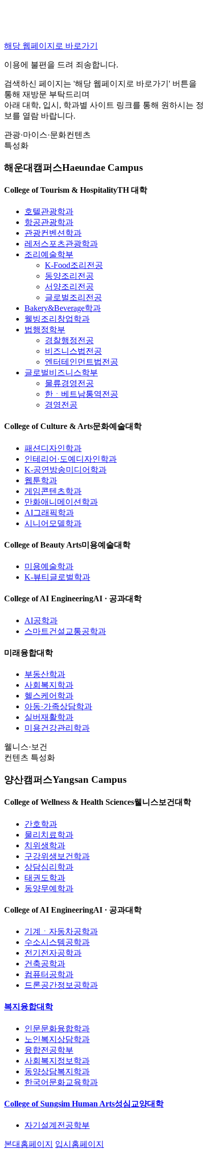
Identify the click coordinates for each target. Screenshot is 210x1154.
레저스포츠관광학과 (61, 243)
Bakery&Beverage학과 (62, 308)
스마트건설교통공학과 (65, 631)
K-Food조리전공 (74, 265)
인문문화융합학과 (57, 1028)
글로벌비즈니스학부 (61, 372)
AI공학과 (41, 620)
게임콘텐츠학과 (53, 491)
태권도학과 (44, 877)
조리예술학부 (48, 254)
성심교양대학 (84, 1103)
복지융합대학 (28, 1006)
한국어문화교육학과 (61, 1082)
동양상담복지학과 (57, 1071)
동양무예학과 (48, 888)
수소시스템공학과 (57, 942)
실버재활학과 (48, 717)
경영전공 (61, 404)
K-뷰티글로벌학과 (57, 577)
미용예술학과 (48, 566)
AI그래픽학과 (49, 512)
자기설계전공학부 (57, 1125)
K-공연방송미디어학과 (65, 469)
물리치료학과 (48, 834)
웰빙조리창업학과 (57, 318)
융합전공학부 (48, 1050)
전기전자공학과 (53, 952)
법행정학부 (44, 329)
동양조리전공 (69, 275)
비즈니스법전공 (73, 351)
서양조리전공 (69, 286)
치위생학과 (44, 845)
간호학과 (40, 824)
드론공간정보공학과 (61, 985)
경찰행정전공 (69, 340)
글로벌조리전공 (73, 297)
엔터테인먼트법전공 (81, 361)
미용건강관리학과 (57, 727)
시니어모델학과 (53, 523)
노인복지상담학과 (57, 1039)
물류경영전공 (69, 383)
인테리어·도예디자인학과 (70, 459)
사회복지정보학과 (57, 1060)
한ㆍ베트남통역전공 (81, 394)
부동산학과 (44, 674)
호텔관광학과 (48, 211)
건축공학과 (44, 963)
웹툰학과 (40, 480)
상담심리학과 (48, 867)
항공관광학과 (48, 222)
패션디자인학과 (53, 448)
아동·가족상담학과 (58, 706)
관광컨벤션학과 (53, 233)
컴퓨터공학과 (48, 974)
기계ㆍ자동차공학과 (61, 931)
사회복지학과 (48, 685)
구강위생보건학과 (57, 856)
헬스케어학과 (48, 695)
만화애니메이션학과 (61, 501)
